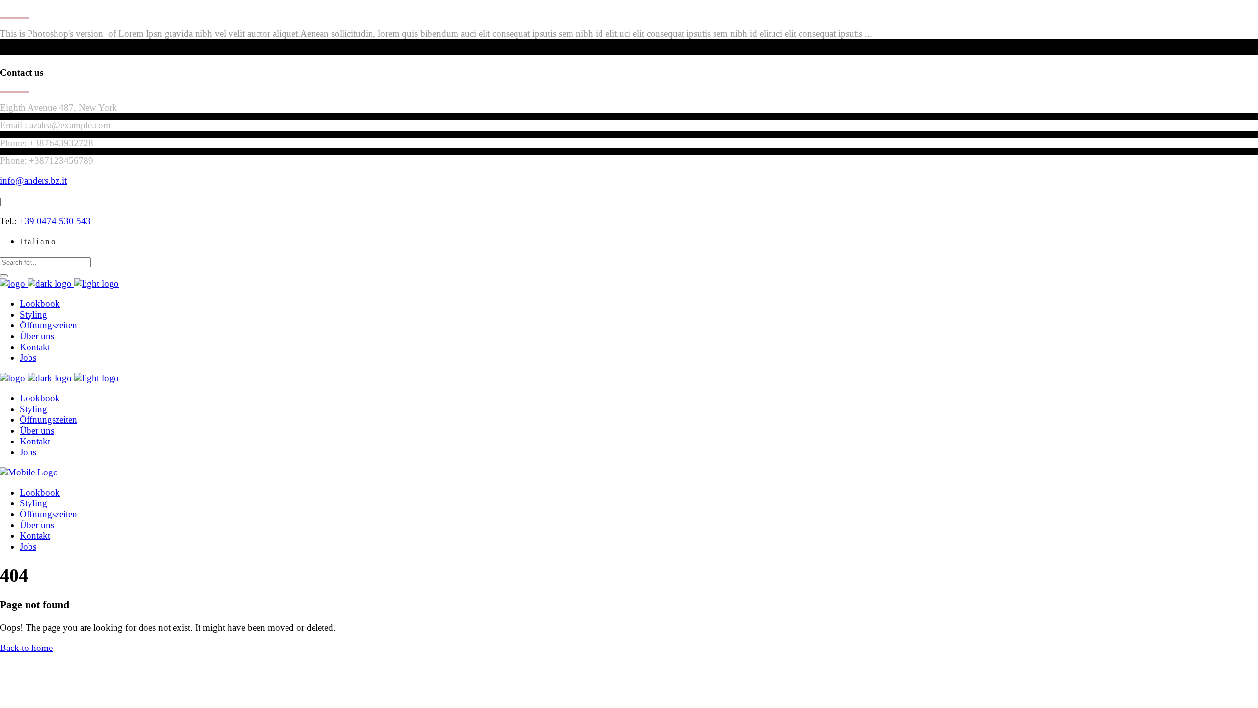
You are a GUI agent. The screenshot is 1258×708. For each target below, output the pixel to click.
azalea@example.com (70, 125)
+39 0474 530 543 (55, 221)
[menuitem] (38, 241)
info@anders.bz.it (33, 181)
